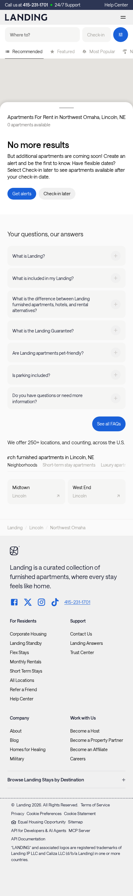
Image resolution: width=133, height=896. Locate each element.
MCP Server (79, 830)
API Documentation (28, 838)
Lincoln (36, 527)
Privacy (17, 813)
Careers (77, 759)
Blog (14, 740)
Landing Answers (86, 643)
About (16, 731)
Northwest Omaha (67, 527)
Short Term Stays (26, 671)
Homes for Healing (27, 749)
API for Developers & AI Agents (38, 830)
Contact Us (81, 634)
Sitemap (75, 821)
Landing (15, 527)
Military (17, 759)
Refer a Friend (23, 689)
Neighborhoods (22, 464)
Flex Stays (19, 652)
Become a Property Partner (96, 740)
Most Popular (102, 51)
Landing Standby (26, 643)
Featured (66, 51)
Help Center (116, 4)
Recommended (27, 51)
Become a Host (85, 731)
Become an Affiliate (89, 749)
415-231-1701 (35, 4)
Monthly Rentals (25, 662)
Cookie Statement (80, 813)
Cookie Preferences (44, 813)
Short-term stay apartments (69, 464)
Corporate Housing (28, 634)
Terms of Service (95, 804)
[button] (96, 34)
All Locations (22, 680)
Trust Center (82, 652)
